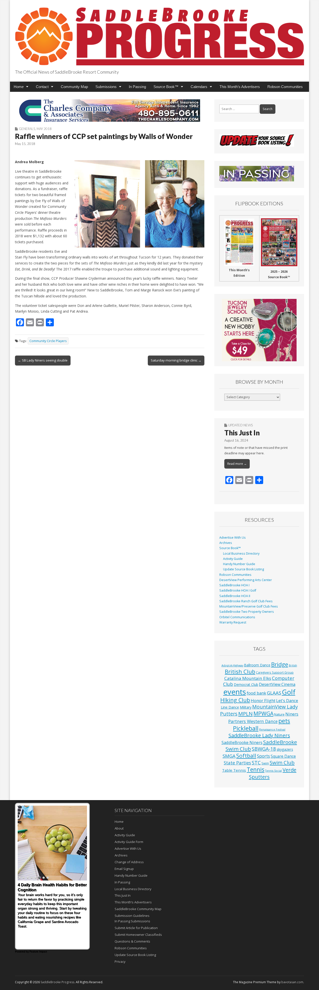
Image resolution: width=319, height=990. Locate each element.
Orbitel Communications (237, 617)
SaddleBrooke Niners (242, 742)
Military (245, 707)
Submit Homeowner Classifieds (138, 934)
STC (256, 762)
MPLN (245, 713)
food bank (256, 693)
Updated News (240, 425)
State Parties (237, 763)
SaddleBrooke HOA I (234, 585)
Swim (265, 763)
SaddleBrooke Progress (57, 982)
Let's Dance (287, 700)
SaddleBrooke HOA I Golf (237, 590)
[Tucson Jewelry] (259, 330)
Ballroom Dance (257, 665)
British (293, 665)
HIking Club (235, 700)
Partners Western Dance (253, 721)
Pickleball (245, 728)
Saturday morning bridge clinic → (176, 360)
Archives (225, 543)
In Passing (137, 87)
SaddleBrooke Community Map (138, 909)
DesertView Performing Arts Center (245, 580)
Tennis (255, 769)
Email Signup (124, 868)
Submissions (106, 87)
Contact (42, 87)
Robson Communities (285, 87)
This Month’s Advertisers (240, 87)
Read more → (237, 464)
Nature (279, 714)
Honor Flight (263, 700)
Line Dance (230, 707)
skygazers (285, 749)
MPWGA (263, 713)
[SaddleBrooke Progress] (159, 33)
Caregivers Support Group (275, 672)
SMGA (229, 756)
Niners (291, 714)
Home (19, 87)
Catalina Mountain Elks (247, 678)
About (119, 828)
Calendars (199, 87)
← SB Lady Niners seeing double (43, 360)
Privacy (120, 961)
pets (284, 721)
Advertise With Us (232, 537)
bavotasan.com (292, 982)
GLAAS (274, 693)
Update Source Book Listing (243, 569)
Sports (263, 756)
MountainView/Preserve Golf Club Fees (248, 606)
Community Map (74, 87)
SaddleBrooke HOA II (234, 596)
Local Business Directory (241, 553)
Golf (288, 692)
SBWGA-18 (264, 748)
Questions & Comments (132, 941)
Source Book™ (166, 87)
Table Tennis (234, 770)
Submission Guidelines (132, 915)
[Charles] (109, 110)
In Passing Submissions (132, 921)
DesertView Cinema (277, 684)
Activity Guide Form (129, 842)
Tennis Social (273, 770)
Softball (246, 755)
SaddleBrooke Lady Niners (259, 735)
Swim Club (282, 762)
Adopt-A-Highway (232, 665)
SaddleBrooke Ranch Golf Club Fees (246, 601)
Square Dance (283, 756)
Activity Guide (233, 559)
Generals (27, 129)
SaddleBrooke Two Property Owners (246, 612)
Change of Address (129, 862)
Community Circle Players (48, 341)
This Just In (242, 432)
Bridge (279, 664)
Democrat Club (246, 684)
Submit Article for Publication (136, 928)
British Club (240, 671)
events (234, 692)
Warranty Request (232, 622)
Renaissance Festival (272, 729)
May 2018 (44, 129)
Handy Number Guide (239, 564)
